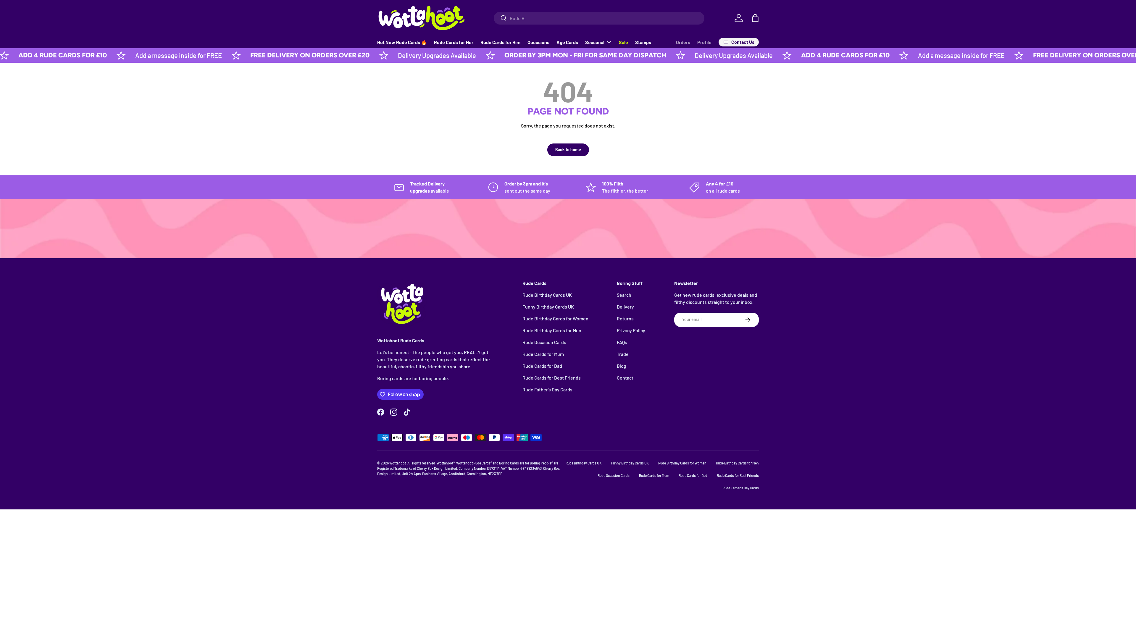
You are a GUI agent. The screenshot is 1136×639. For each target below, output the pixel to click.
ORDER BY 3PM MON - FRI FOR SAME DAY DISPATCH (554, 55)
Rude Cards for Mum (543, 354)
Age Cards (567, 42)
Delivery (625, 306)
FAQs (622, 342)
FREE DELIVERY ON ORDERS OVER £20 (279, 55)
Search (624, 295)
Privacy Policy (631, 330)
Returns (625, 318)
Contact (625, 377)
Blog (621, 366)
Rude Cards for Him (500, 42)
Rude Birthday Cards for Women (555, 318)
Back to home (568, 149)
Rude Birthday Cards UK (547, 295)
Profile (704, 42)
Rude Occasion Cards (544, 342)
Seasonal (594, 42)
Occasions (538, 42)
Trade (623, 354)
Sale (623, 42)
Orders (683, 42)
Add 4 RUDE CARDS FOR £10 (814, 55)
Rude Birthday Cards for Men (551, 330)
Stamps (643, 42)
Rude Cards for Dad (542, 366)
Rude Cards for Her (453, 42)
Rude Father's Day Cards (547, 389)
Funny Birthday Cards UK (548, 306)
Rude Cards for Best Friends (551, 377)
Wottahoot (397, 463)
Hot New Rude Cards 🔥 (402, 42)
